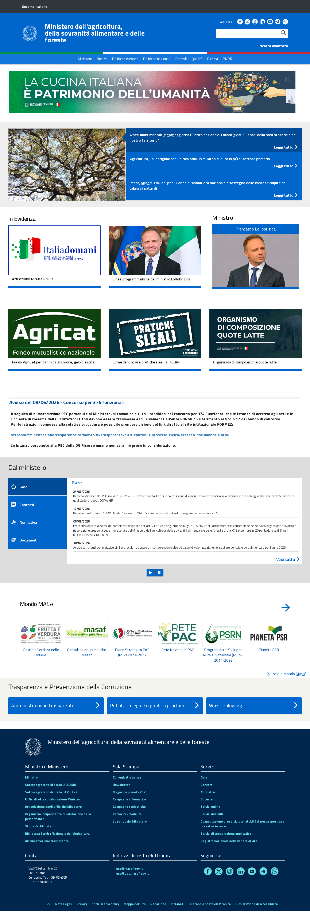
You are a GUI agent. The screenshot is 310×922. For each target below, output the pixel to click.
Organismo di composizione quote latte (245, 362)
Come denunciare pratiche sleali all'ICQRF (146, 362)
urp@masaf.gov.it (129, 868)
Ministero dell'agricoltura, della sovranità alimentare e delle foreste (95, 33)
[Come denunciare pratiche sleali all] (155, 333)
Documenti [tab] (29, 540)
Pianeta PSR (269, 649)
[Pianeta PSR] (269, 633)
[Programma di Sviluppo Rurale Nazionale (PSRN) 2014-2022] (223, 633)
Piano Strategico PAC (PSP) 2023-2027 (132, 652)
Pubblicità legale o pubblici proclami (147, 705)
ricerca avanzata (274, 46)
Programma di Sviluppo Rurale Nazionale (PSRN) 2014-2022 (223, 655)
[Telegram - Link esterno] (278, 22)
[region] (155, 641)
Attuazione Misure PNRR (32, 279)
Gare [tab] (23, 487)
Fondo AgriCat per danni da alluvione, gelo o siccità (53, 362)
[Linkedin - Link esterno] (262, 22)
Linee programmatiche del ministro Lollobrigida (151, 279)
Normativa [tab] (28, 522)
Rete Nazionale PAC (177, 649)
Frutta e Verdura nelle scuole (41, 652)
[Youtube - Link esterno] (270, 22)
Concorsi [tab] (27, 505)
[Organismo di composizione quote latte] (255, 333)
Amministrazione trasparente (42, 705)
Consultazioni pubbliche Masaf (86, 652)
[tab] (214, 140)
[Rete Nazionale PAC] (178, 633)
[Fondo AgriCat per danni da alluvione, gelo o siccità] (54, 333)
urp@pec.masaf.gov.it (132, 873)
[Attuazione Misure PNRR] (54, 249)
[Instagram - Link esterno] (255, 22)
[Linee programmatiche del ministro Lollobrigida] (155, 250)
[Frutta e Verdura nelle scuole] (41, 633)
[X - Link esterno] (247, 22)
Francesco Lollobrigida (255, 229)
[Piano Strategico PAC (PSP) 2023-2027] (132, 633)
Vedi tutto (286, 559)
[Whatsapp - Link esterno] (285, 22)
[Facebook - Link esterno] (240, 22)
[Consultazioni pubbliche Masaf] (87, 633)
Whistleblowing (225, 705)
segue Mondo (289, 674)
